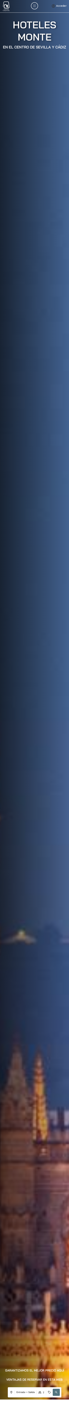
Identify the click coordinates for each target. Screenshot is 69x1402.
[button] (34, 1370)
